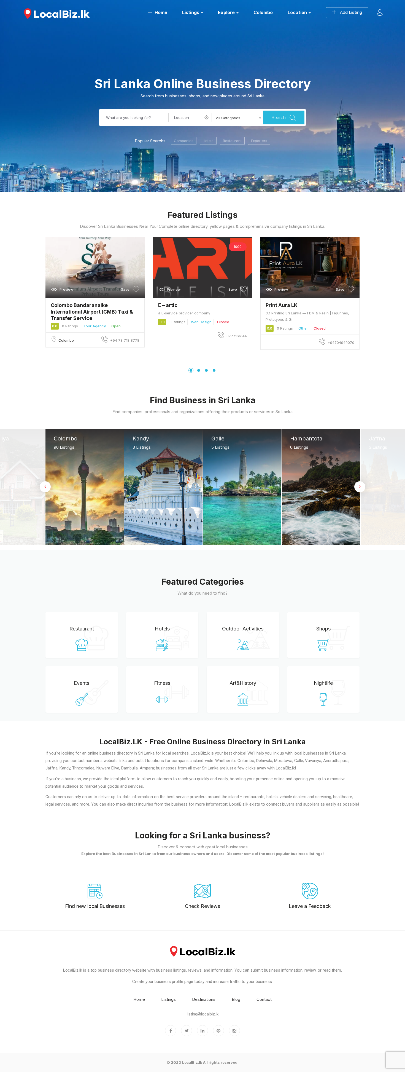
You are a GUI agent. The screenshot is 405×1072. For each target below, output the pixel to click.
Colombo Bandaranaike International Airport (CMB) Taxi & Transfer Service (92, 311)
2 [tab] (198, 370)
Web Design (201, 322)
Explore (227, 12)
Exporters (259, 140)
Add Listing (350, 12)
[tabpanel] (95, 292)
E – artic (167, 305)
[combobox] (237, 118)
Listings (191, 12)
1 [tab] (191, 370)
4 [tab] (214, 370)
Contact (264, 999)
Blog (236, 999)
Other (303, 328)
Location (298, 12)
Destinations (203, 999)
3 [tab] (206, 370)
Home (161, 12)
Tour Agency (94, 326)
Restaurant (232, 140)
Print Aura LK (282, 305)
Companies (183, 140)
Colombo (263, 12)
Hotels (208, 140)
